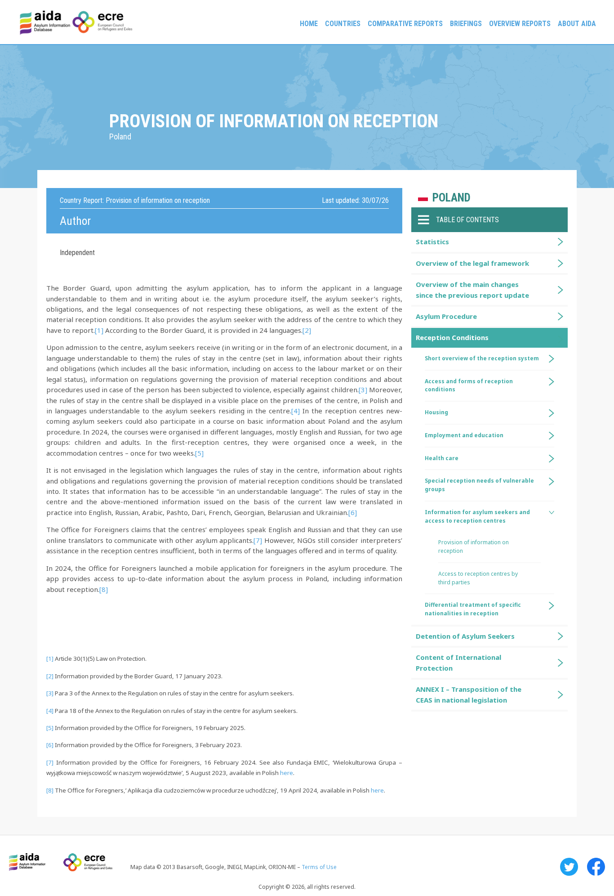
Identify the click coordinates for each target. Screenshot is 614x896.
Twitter (569, 867)
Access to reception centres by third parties (478, 578)
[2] (307, 330)
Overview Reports (520, 23)
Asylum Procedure (446, 316)
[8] (103, 589)
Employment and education (464, 435)
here (286, 773)
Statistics (432, 241)
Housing (436, 412)
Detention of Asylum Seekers (465, 636)
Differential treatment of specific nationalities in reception (473, 609)
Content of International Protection (458, 662)
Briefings (466, 23)
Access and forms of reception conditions (469, 385)
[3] (363, 389)
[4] (295, 410)
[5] (199, 452)
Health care (441, 458)
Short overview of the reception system (482, 358)
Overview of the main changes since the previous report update (472, 289)
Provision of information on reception (473, 546)
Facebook (596, 867)
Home (309, 23)
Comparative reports (405, 23)
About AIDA (577, 23)
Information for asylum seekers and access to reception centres (477, 516)
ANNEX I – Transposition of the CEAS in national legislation (468, 694)
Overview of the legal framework (472, 263)
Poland (451, 197)
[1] (99, 330)
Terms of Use (319, 867)
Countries (342, 23)
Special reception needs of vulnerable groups (479, 485)
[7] (258, 540)
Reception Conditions (452, 337)
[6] (352, 512)
